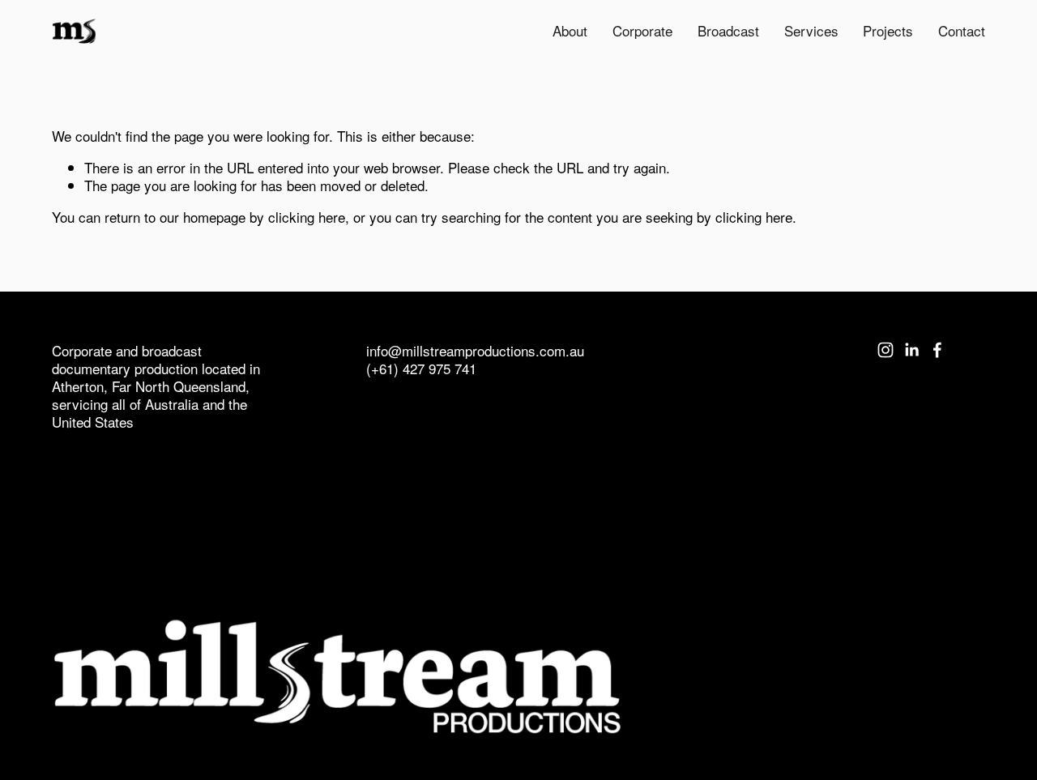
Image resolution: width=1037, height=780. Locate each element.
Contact (961, 30)
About (570, 30)
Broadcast (728, 30)
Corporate (642, 30)
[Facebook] (937, 350)
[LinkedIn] (911, 350)
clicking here (306, 217)
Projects (888, 30)
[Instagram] (885, 350)
